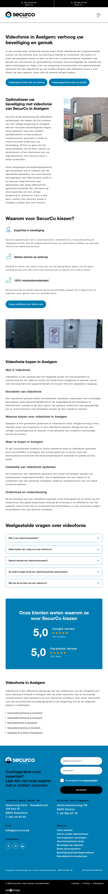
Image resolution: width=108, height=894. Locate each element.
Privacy (86, 883)
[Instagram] (15, 846)
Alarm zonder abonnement (72, 833)
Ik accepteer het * (82, 780)
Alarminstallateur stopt (70, 841)
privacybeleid (90, 780)
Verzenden (81, 790)
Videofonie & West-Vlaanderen (25, 732)
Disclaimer (98, 883)
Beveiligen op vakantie (70, 845)
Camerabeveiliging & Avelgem (24, 712)
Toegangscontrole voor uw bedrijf (69, 82)
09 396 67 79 (80, 3)
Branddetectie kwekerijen (72, 856)
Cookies (75, 883)
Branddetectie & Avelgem (22, 722)
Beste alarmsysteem (69, 848)
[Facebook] (8, 846)
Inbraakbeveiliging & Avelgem (24, 717)
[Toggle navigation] (99, 15)
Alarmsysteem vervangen (72, 837)
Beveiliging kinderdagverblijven (75, 852)
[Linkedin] (22, 846)
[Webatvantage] (13, 890)
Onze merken (65, 830)
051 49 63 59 (30, 3)
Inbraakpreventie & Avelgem (24, 727)
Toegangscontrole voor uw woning (26, 82)
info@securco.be (17, 830)
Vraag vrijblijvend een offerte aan (26, 304)
